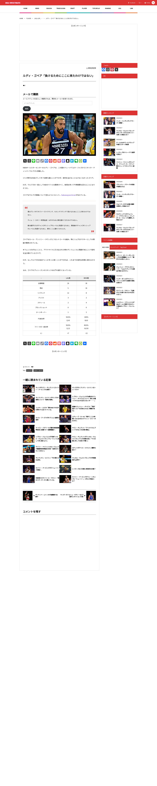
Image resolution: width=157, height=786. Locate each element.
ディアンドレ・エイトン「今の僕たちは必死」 (47, 459)
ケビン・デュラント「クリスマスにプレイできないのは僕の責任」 (84, 429)
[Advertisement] (78, 42)
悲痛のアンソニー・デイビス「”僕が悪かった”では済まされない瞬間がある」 (83, 409)
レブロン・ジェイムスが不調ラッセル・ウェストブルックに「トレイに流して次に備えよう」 (47, 439)
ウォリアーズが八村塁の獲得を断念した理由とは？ (125, 205)
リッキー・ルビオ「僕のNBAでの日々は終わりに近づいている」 (47, 409)
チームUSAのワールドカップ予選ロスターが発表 (125, 143)
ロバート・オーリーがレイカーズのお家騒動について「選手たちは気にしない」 (125, 257)
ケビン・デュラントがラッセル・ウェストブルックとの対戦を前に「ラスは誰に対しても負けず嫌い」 (84, 439)
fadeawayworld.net (68, 195)
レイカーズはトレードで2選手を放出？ (125, 153)
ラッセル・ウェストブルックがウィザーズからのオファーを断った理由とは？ (125, 133)
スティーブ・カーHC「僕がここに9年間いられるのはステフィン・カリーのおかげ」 (84, 419)
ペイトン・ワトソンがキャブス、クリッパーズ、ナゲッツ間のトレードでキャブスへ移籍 (125, 165)
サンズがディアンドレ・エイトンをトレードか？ (84, 389)
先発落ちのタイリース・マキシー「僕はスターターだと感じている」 (47, 479)
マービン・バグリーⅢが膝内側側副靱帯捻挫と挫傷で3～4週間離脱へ (47, 429)
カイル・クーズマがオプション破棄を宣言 (47, 419)
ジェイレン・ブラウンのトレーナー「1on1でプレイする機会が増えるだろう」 (125, 269)
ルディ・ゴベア (38, 370)
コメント (27, 367)
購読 (26, 108)
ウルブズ (29, 370)
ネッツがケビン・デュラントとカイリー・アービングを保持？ (47, 389)
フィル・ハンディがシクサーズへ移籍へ (125, 122)
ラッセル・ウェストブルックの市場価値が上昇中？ (84, 459)
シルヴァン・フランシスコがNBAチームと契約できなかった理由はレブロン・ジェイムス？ (125, 305)
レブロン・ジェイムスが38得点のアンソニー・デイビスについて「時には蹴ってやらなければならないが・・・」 (84, 399)
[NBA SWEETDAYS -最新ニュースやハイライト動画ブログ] (13, 2)
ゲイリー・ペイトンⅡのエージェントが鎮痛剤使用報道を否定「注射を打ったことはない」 (47, 449)
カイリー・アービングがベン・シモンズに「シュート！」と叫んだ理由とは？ (84, 479)
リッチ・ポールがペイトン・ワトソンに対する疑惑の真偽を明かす (125, 281)
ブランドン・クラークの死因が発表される (125, 185)
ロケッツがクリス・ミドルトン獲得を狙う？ (84, 449)
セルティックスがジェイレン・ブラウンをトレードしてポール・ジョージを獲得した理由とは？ (125, 217)
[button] (153, 2)
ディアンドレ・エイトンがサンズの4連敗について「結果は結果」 (47, 399)
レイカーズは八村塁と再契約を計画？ (84, 469)
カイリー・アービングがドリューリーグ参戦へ (47, 469)
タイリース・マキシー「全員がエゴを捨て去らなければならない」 (125, 292)
